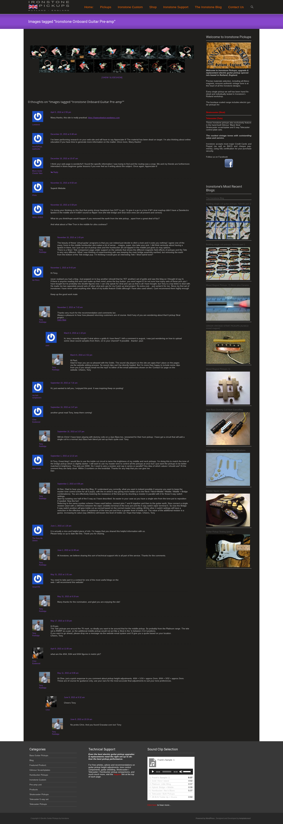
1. (159, 777)
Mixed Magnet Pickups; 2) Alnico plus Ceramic (227, 285)
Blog (31, 760)
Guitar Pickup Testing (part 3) (219, 531)
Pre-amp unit (35, 784)
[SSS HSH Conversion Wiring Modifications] (228, 469)
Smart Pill (36, 587)
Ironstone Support (175, 7)
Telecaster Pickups (38, 804)
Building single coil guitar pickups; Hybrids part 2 (228, 204)
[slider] (187, 771)
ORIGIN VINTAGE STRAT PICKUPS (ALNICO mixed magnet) (227, 327)
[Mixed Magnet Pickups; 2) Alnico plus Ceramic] (228, 304)
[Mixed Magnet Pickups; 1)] (228, 388)
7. (163, 797)
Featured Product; (37, 765)
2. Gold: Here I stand (159, 781)
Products (33, 789)
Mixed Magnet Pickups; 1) (218, 369)
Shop (153, 7)
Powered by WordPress (205, 818)
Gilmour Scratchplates (39, 770)
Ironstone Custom (37, 780)
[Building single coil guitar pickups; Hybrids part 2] (228, 222)
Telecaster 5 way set (38, 799)
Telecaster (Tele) (214, 118)
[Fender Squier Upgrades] (228, 510)
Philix (34, 195)
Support (117, 774)
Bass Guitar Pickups (38, 755)
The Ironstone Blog (208, 7)
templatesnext (245, 818)
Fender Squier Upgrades (217, 491)
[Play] (152, 771)
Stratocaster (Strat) (215, 112)
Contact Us (236, 7)
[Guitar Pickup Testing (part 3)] (228, 550)
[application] (171, 772)
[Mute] (180, 771)
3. (160, 784)
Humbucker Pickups (38, 775)
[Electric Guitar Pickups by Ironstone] (47, 6)
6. (162, 794)
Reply (55, 172)
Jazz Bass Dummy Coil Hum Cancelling (224, 409)
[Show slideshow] (112, 77)
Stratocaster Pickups (39, 794)
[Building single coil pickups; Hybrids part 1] (228, 263)
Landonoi (36, 125)
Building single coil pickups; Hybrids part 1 (225, 244)
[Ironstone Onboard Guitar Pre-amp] (39, 52)
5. (162, 790)
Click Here (61, 320)
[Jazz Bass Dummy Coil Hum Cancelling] (228, 428)
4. (161, 787)
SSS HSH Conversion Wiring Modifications (225, 450)
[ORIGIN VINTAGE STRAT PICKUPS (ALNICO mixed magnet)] (228, 347)
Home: (89, 7)
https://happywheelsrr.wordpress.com (104, 118)
